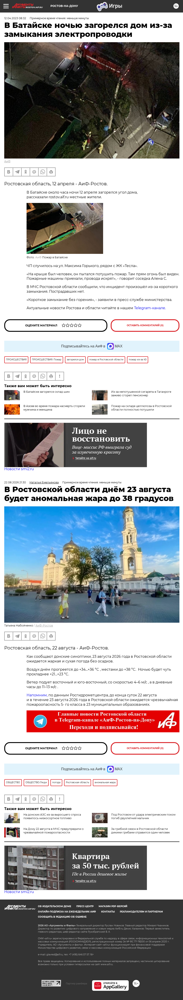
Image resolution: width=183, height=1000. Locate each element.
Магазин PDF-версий (113, 906)
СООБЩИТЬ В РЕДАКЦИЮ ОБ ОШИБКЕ (62, 916)
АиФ (7, 161)
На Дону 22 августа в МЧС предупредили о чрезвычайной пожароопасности (53, 830)
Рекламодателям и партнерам (141, 911)
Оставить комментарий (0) (145, 325)
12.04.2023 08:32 (15, 18)
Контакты (108, 911)
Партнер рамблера (76, 983)
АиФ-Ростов (44, 625)
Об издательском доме (54, 906)
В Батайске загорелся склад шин (46, 391)
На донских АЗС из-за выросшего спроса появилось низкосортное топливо (52, 816)
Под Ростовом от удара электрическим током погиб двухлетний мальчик (143, 816)
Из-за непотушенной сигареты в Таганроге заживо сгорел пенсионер (141, 393)
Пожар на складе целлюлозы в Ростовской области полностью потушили (141, 407)
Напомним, (37, 695)
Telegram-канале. (150, 308)
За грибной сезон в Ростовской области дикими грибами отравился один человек (140, 830)
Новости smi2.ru (19, 469)
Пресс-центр (85, 906)
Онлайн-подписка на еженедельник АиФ (67, 911)
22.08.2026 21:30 (15, 482)
